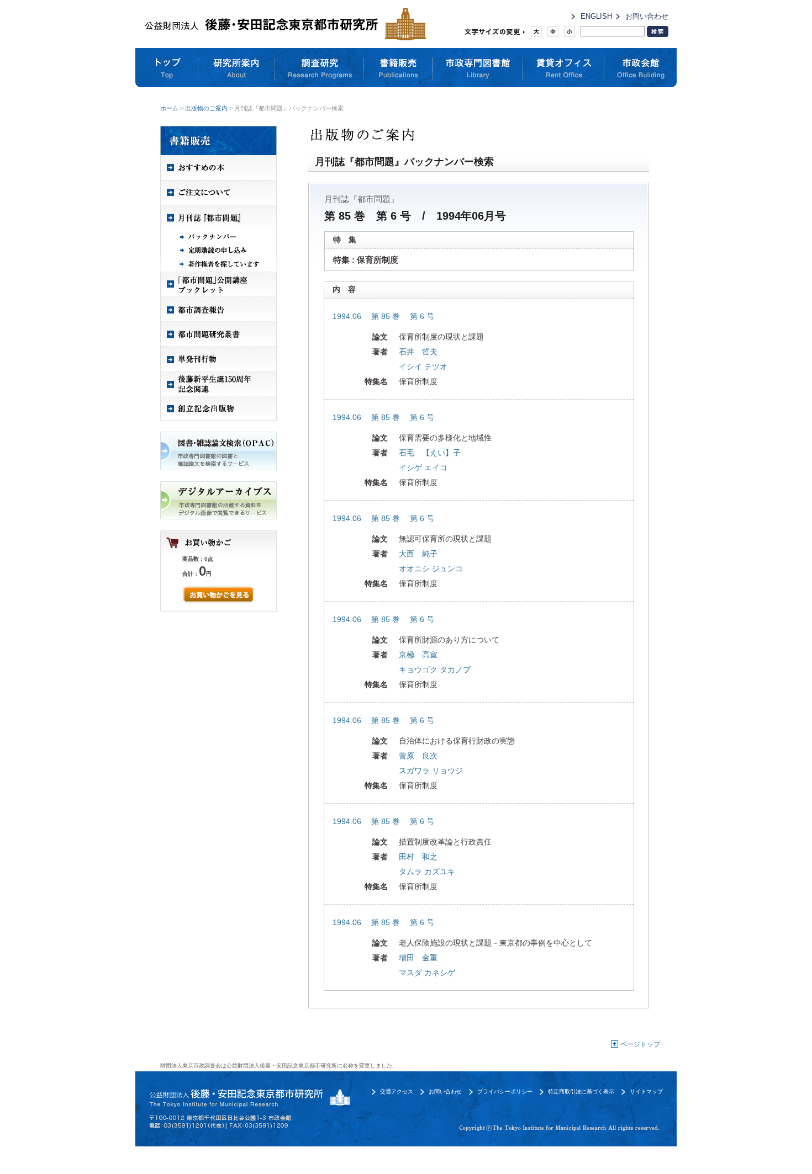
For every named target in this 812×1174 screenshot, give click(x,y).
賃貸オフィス (563, 68)
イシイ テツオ (423, 366)
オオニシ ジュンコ (431, 568)
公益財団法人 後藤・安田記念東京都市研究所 (282, 24)
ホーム (169, 108)
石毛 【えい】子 (430, 452)
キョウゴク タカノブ (435, 669)
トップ (166, 68)
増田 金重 (418, 957)
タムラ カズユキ (427, 871)
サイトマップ (646, 1091)
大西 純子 (418, 553)
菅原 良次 (418, 755)
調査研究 (319, 68)
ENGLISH (596, 16)
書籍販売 (398, 68)
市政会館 (640, 68)
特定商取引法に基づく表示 (581, 1091)
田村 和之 (418, 856)
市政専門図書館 (478, 68)
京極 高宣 (418, 654)
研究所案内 (236, 68)
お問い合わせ (646, 16)
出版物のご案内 (206, 108)
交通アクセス (396, 1091)
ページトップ (640, 1044)
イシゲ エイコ (423, 467)
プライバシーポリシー (504, 1091)
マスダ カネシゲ (427, 972)
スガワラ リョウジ (431, 770)
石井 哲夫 (418, 351)
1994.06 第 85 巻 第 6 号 (383, 316)
